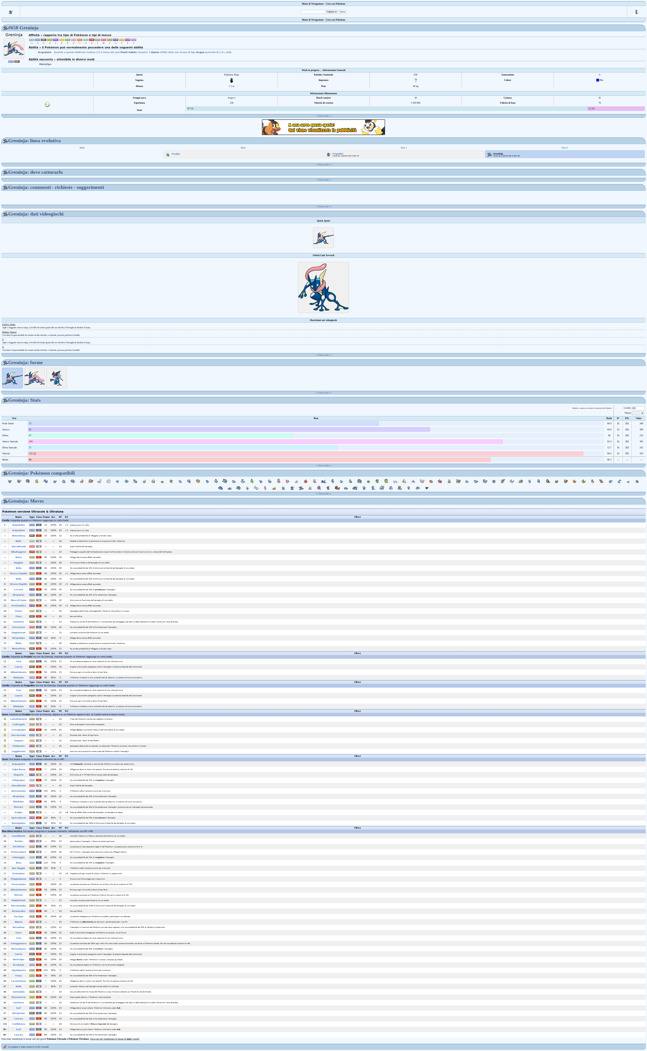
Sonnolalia (19, 992)
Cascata (18, 1018)
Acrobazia (18, 965)
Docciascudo (18, 735)
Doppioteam (19, 632)
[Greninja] (14, 48)
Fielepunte (18, 746)
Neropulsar (18, 1013)
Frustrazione (18, 884)
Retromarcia (19, 997)
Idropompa (18, 638)
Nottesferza (18, 536)
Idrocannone (18, 791)
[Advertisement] (323, 127)
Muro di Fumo (18, 600)
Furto (19, 933)
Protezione (18, 873)
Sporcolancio (18, 818)
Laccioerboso (18, 981)
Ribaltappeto (18, 552)
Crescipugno (18, 730)
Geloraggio (18, 857)
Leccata (18, 589)
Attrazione (19, 927)
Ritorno (18, 895)
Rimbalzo (18, 677)
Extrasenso (18, 627)
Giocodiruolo (18, 546)
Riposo (18, 922)
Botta (19, 557)
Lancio (18, 667)
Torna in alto (324, 116)
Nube (19, 541)
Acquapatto (18, 764)
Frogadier (338, 154)
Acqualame (18, 525)
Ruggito (18, 563)
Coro (18, 661)
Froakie (176, 154)
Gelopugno (18, 780)
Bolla (18, 568)
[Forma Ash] (56, 378)
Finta (19, 616)
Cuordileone (18, 836)
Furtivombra (18, 606)
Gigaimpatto (18, 970)
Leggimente (18, 751)
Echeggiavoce (18, 943)
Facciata (18, 916)
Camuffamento (18, 719)
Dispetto (18, 775)
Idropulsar (18, 595)
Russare (18, 807)
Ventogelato (18, 823)
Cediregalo (18, 724)
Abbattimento (19, 672)
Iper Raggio (18, 868)
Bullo (18, 986)
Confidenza (18, 1024)
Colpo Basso (18, 769)
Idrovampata (18, 949)
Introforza (18, 846)
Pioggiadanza (18, 879)
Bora (18, 863)
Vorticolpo (18, 959)
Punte (18, 611)
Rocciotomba (18, 906)
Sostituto (18, 622)
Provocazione (18, 852)
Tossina (18, 841)
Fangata (18, 740)
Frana (18, 976)
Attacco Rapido (18, 573)
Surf (18, 1008)
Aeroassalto (18, 911)
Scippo (18, 812)
